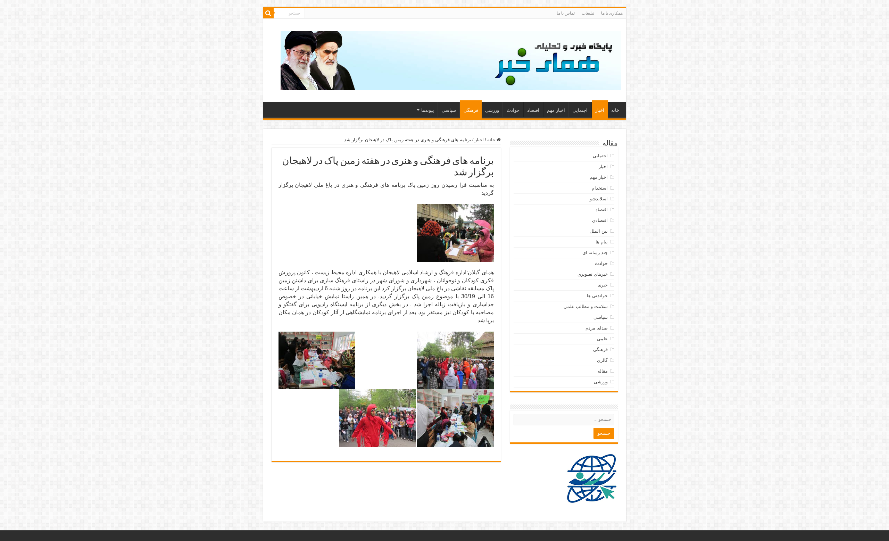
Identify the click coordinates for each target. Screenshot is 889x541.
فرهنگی (471, 110)
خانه (615, 110)
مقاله (603, 371)
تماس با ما (566, 13)
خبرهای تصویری (593, 274)
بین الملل (599, 231)
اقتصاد (533, 110)
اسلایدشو (599, 198)
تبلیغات (588, 13)
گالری (602, 360)
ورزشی (492, 110)
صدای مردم (596, 328)
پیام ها (602, 241)
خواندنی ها (597, 295)
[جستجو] (268, 13)
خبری (603, 285)
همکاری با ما (612, 13)
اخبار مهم (556, 110)
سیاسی (449, 110)
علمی (602, 338)
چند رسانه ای (595, 252)
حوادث (513, 110)
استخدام (600, 188)
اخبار (599, 110)
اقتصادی (600, 220)
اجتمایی (580, 110)
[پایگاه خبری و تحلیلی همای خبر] (451, 59)
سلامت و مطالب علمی (586, 306)
